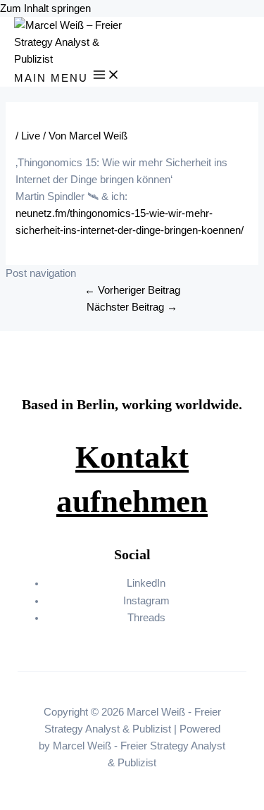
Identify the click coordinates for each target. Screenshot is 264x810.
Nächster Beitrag (132, 307)
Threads (146, 617)
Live (30, 136)
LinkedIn (146, 583)
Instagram (146, 600)
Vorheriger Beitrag (132, 290)
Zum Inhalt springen (45, 8)
